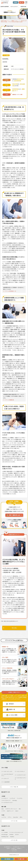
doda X (16, 811)
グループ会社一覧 (14, 786)
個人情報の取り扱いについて (18, 846)
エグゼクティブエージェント (11, 809)
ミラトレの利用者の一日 (10, 291)
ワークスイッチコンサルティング (16, 832)
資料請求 (11, 704)
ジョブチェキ (12, 798)
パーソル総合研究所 (5, 782)
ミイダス (3, 811)
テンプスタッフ (4, 798)
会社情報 (12, 848)
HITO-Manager (4, 834)
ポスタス (17, 834)
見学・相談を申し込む (14, 515)
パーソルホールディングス (6, 771)
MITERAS (11, 834)
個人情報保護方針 (7, 846)
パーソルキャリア (5, 778)
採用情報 (18, 848)
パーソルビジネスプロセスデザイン (7, 775)
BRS (20, 809)
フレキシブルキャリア (5, 800)
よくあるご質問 (13, 715)
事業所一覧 (12, 709)
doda (2, 809)
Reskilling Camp (4, 836)
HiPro (21, 817)
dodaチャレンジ (10, 811)
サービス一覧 (14, 821)
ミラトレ (9, 817)
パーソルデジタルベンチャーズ (20, 778)
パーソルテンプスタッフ (20, 771)
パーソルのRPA (4, 832)
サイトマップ (14, 850)
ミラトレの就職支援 (9, 400)
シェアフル (3, 817)
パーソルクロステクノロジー (20, 775)
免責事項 (8, 848)
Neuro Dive (15, 817)
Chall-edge (14, 800)
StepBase (12, 836)
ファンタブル (19, 798)
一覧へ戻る (14, 628)
